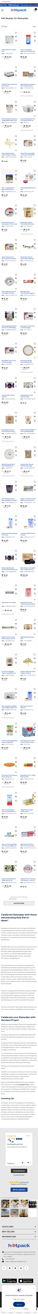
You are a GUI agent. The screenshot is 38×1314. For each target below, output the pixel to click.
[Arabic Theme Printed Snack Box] (9, 74)
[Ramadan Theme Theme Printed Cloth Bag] (28, 592)
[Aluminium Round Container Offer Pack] (9, 212)
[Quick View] (16, 36)
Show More (19, 903)
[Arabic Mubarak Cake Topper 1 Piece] (28, 661)
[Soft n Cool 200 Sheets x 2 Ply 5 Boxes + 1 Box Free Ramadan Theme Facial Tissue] (28, 39)
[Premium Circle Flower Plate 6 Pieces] (9, 765)
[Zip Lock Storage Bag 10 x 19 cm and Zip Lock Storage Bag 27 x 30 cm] (9, 834)
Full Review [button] (10, 1163)
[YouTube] (21, 1268)
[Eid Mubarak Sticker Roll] (28, 627)
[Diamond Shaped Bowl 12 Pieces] (9, 523)
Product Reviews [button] (19, 1175)
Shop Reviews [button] (19, 1171)
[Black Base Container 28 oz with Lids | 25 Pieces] (28, 557)
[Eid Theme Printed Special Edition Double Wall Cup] (9, 488)
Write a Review (19, 1190)
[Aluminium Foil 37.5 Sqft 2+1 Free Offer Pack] (28, 834)
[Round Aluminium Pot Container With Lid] (28, 108)
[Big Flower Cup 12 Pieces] (28, 696)
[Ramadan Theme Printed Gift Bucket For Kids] (28, 212)
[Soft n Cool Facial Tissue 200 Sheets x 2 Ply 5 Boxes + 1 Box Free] (9, 799)
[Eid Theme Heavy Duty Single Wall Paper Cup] (9, 108)
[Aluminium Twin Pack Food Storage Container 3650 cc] (28, 316)
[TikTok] (15, 1268)
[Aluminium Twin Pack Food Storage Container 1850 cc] (9, 350)
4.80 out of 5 (24, 1182)
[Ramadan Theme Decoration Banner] (28, 247)
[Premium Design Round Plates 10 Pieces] (28, 350)
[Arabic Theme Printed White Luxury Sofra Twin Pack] (28, 488)
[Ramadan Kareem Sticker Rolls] (28, 385)
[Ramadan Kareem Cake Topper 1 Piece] (9, 143)
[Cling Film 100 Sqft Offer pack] (28, 799)
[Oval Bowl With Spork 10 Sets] (28, 523)
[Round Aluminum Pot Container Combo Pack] (9, 281)
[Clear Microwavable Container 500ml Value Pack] (28, 143)
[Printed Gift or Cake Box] (9, 39)
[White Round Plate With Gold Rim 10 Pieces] (9, 454)
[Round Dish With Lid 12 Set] (28, 177)
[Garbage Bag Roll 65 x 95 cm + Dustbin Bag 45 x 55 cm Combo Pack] (9, 316)
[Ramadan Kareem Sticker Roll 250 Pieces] (9, 557)
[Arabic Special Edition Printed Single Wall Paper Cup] (28, 419)
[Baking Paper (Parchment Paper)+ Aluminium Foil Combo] (28, 281)
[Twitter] (26, 1268)
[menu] (2, 10)
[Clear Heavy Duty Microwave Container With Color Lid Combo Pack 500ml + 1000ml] (9, 247)
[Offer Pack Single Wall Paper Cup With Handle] (9, 730)
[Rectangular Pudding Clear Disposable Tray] (9, 696)
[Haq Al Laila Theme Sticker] (9, 385)
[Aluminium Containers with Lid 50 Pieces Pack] (28, 74)
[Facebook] (4, 1268)
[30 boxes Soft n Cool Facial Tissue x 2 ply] (28, 730)
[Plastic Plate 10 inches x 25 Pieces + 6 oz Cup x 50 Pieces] (28, 868)
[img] (11, 1136)
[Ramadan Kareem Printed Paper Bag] (9, 419)
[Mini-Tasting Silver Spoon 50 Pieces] (9, 177)
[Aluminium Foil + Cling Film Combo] (28, 765)
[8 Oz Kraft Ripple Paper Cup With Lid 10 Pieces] (9, 661)
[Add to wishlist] (16, 32)
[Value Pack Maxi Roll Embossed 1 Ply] (9, 868)
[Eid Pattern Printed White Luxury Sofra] (9, 627)
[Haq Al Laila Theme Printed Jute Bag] (28, 454)
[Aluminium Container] (9, 592)
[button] (22, 1162)
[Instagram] (10, 1268)
